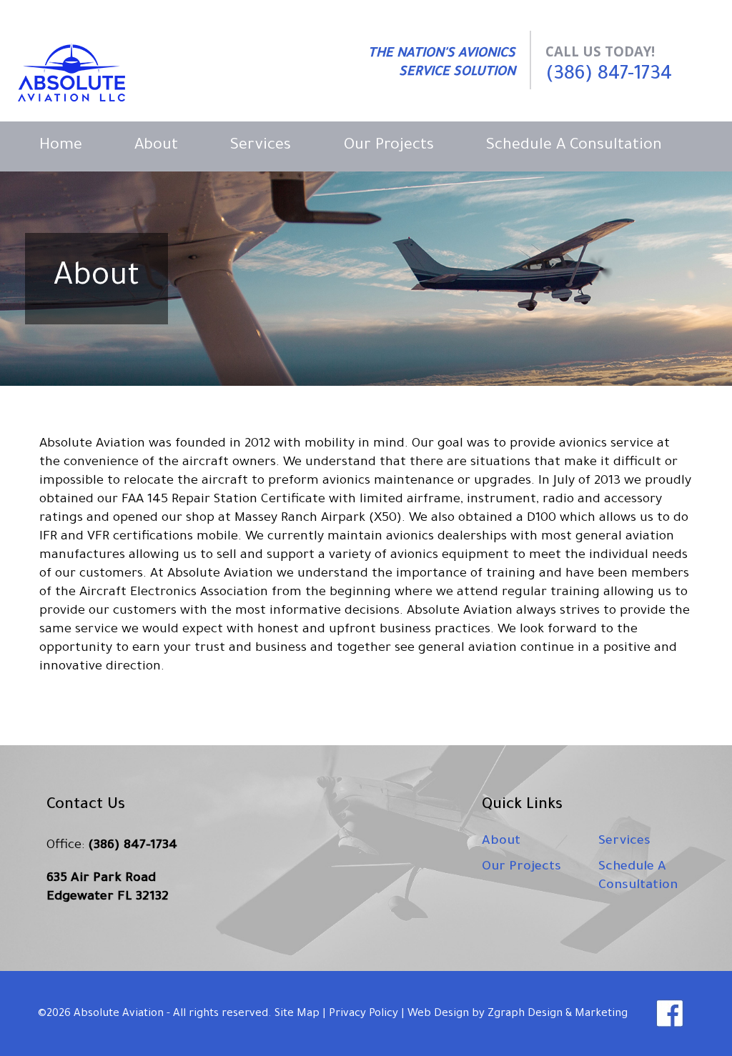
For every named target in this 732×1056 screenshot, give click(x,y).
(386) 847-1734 (608, 75)
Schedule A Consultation (574, 146)
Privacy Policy (363, 1014)
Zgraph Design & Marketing (558, 1014)
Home (60, 146)
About (156, 146)
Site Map (297, 1014)
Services (260, 146)
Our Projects (389, 146)
